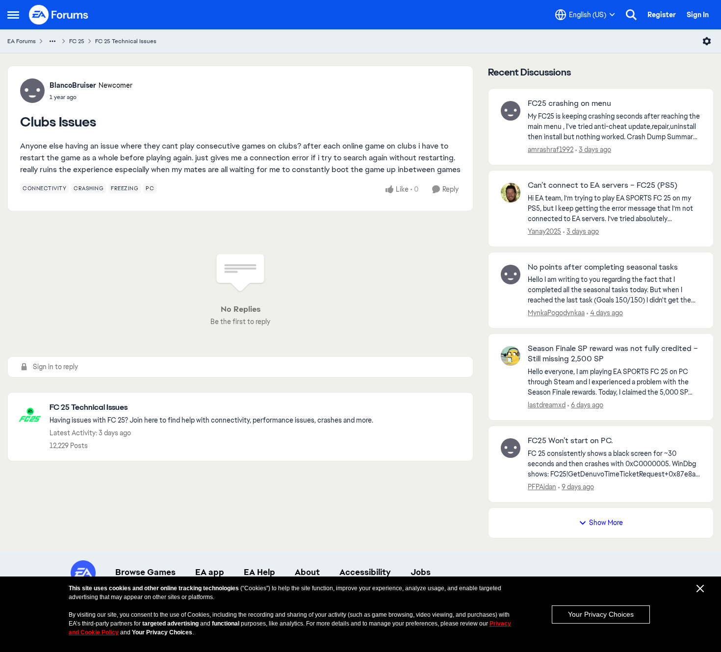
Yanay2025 (544, 231)
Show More (606, 522)
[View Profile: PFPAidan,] (510, 448)
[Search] (631, 15)
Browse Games (145, 572)
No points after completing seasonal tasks (603, 267)
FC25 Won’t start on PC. (570, 441)
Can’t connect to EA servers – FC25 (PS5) (602, 185)
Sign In (698, 14)
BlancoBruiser (73, 85)
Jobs (421, 572)
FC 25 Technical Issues (125, 41)
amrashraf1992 (550, 149)
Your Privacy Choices (601, 614)
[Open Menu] (707, 41)
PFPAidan (542, 486)
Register (661, 14)
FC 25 (76, 41)
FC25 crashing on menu (569, 103)
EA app (209, 572)
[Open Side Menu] (13, 14)
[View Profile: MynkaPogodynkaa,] (510, 274)
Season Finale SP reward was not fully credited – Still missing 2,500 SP (613, 354)
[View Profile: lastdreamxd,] (510, 356)
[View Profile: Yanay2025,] (510, 192)
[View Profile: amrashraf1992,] (510, 111)
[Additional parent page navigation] (52, 41)
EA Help (259, 572)
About (307, 572)
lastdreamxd (547, 405)
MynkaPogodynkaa (556, 312)
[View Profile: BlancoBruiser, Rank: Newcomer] (32, 90)
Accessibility (365, 572)
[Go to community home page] (59, 15)
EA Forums (21, 41)
